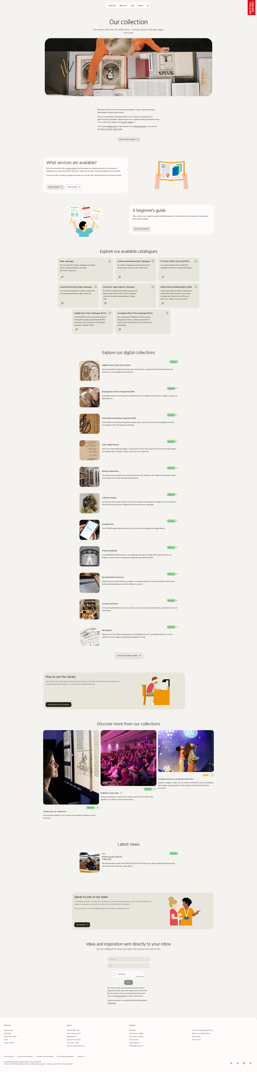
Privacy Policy (120, 996)
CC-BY (43, 1064)
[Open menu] (148, 5)
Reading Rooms (140, 126)
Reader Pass (112, 126)
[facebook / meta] (237, 1063)
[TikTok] (250, 1063)
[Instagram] (244, 1063)
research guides (127, 122)
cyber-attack (71, 168)
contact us (111, 1003)
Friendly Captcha (140, 976)
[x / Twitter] (231, 1063)
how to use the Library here (111, 129)
